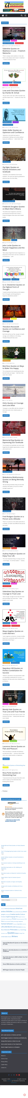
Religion (17, 933)
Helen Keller (15, 127)
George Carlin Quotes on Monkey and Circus (11, 886)
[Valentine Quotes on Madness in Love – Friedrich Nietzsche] (14, 33)
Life (2, 927)
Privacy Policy (4, 1061)
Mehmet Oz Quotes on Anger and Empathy (11, 881)
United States (4, 936)
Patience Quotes (6, 662)
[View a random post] (25, 15)
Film (26, 919)
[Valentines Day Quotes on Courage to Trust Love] (14, 576)
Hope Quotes (15, 122)
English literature (22, 916)
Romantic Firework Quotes (8, 43)
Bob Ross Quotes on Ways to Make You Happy (13, 367)
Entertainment (9, 919)
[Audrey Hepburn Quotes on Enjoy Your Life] (14, 540)
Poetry (19, 929)
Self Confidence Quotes (7, 124)
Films (2, 921)
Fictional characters (20, 919)
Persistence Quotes (15, 662)
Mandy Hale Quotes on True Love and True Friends (14, 710)
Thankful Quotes (15, 279)
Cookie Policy (4, 1064)
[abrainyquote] (3, 15)
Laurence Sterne (16, 743)
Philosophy (13, 930)
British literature (19, 911)
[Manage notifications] (24, 1095)
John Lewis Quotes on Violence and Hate (11, 1035)
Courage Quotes (6, 318)
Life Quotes (14, 548)
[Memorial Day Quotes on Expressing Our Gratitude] (14, 427)
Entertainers (3, 919)
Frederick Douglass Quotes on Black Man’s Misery (14, 207)
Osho (11, 400)
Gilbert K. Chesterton (16, 282)
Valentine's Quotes (19, 43)
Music (2, 929)
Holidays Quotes (6, 40)
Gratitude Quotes (6, 161)
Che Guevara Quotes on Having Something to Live (13, 863)
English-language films (12, 917)
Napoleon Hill (15, 665)
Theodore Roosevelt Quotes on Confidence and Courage (14, 328)
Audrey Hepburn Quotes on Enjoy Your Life (14, 554)
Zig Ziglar (15, 164)
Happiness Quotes (6, 240)
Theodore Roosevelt (14, 323)
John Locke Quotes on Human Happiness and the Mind (14, 247)
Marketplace (19, 927)
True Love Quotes (6, 625)
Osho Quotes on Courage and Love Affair (13, 404)
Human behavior (7, 924)
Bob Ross (13, 363)
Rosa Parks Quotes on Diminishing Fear (12, 774)
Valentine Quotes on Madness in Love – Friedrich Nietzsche (14, 50)
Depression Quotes (7, 511)
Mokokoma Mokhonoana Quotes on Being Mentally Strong (13, 479)
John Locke (14, 242)
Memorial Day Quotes (15, 434)
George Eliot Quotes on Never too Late (10, 1041)
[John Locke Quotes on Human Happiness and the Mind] (14, 232)
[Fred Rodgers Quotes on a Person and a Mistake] (14, 503)
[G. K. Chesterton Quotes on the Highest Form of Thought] (14, 272)
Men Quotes (14, 240)
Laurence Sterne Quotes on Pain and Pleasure (14, 747)
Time (23, 933)
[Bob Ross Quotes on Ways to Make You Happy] (14, 353)
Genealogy (16, 921)
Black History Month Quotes (8, 201)
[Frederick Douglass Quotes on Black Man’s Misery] (14, 193)
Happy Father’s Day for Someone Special (10, 877)
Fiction (14, 919)
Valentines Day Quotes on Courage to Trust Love (13, 592)
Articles (9, 911)
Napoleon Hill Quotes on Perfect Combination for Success (13, 670)
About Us (3, 1055)
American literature (10, 908)
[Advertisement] (14, 994)
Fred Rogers (12, 513)
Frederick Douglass (17, 203)
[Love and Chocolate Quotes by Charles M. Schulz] (14, 75)
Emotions (3, 916)
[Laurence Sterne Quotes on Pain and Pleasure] (14, 733)
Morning (23, 927)
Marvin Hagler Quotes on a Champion (10, 1047)
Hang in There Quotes (7, 471)
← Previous (4, 791)
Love (14, 927)
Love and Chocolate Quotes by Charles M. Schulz (14, 91)
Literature (8, 927)
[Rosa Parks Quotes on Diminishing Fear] (14, 765)
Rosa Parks (15, 770)
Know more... (10, 1024)
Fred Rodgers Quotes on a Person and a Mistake (13, 517)
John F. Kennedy (14, 437)
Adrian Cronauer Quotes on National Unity (11, 890)
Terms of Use (4, 1058)
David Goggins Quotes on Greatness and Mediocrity (14, 1038)
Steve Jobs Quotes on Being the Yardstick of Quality (13, 873)
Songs (20, 933)
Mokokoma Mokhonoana (15, 474)
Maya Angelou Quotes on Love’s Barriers (13, 632)
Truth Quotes (6, 741)
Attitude (14, 911)
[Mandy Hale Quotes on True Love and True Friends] (14, 696)
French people (7, 921)
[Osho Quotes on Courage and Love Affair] (14, 390)
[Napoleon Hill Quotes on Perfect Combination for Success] (14, 655)
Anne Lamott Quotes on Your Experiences (11, 1044)
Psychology (23, 929)
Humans (15, 924)
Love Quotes (13, 40)
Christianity (7, 914)
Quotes (11, 932)
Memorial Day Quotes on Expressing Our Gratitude (13, 441)
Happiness (20, 921)
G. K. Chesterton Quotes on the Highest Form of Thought (14, 287)
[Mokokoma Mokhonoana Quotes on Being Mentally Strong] (14, 464)
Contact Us (3, 1067)
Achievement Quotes (7, 122)
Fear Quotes (13, 318)
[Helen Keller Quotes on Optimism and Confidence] (14, 114)
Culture (22, 914)
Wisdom (9, 936)
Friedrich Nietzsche (16, 45)
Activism (2, 908)
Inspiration (19, 924)
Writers (15, 936)
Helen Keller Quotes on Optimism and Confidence (13, 131)
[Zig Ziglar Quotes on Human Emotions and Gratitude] (14, 154)
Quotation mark (4, 933)
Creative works (15, 914)
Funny (11, 921)
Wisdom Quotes (13, 741)
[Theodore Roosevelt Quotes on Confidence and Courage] (14, 311)
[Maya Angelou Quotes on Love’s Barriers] (14, 615)
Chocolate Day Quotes (7, 82)
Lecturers (24, 924)
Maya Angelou (15, 588)
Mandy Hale (14, 706)
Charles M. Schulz (15, 87)
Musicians (7, 930)
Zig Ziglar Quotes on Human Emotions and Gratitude (11, 169)
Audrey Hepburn (15, 550)
